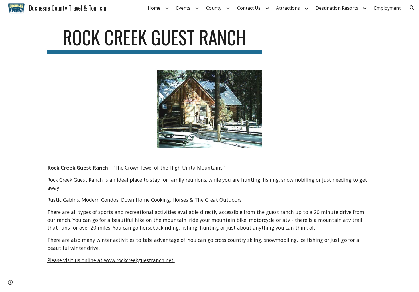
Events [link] (183, 8)
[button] (412, 8)
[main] (155, 40)
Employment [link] (387, 8)
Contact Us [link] (249, 8)
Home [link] (154, 8)
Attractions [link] (288, 8)
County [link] (213, 8)
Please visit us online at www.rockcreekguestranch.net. (111, 260)
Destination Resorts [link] (337, 8)
